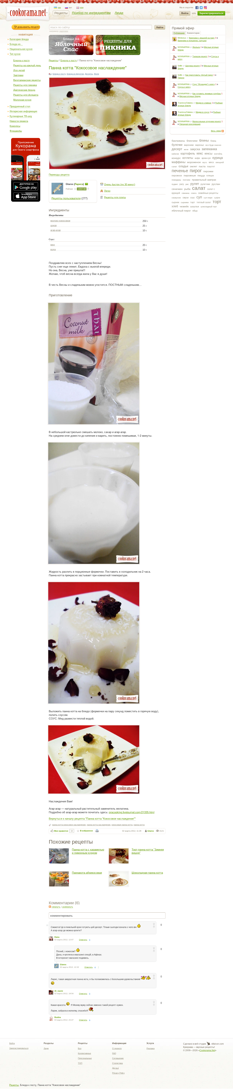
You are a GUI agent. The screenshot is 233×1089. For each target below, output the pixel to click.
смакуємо (176, 198)
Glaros (150, 831)
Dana (56, 937)
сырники (185, 202)
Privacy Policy (118, 1073)
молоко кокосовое (60, 220)
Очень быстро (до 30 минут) (119, 184)
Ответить (83, 940)
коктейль (218, 154)
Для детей (19, 70)
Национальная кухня (21, 49)
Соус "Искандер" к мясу (203, 84)
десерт (177, 149)
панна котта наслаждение (98, 825)
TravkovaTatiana (185, 103)
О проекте (117, 1048)
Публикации (179, 33)
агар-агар (55, 230)
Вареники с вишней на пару (202, 38)
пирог (196, 170)
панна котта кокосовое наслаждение (69, 825)
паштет (211, 166)
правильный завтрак (204, 179)
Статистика (117, 1063)
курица (217, 158)
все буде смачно (213, 145)
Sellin (180, 66)
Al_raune (58, 991)
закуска (195, 149)
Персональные (85, 1058)
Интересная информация (23, 111)
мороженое (194, 162)
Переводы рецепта (59, 174)
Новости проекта (19, 121)
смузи (186, 197)
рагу (181, 184)
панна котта (139, 825)
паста (202, 166)
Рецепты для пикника (25, 85)
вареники (189, 145)
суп (199, 197)
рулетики (205, 184)
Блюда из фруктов (75, 74)
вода (53, 249)
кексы (208, 153)
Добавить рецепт (28, 27)
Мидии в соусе (202, 112)
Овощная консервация (189, 124)
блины (204, 140)
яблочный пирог (181, 210)
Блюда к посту (21, 60)
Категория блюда (19, 39)
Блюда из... (16, 44)
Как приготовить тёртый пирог (199, 75)
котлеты (187, 157)
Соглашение (118, 1058)
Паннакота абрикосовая (87, 872)
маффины (178, 162)
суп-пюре (208, 198)
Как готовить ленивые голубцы (206, 93)
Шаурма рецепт (192, 66)
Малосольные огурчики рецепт (206, 121)
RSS (223, 131)
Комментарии (193, 33)
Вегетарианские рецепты (27, 80)
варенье (199, 145)
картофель (188, 153)
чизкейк (184, 206)
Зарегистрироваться (211, 13)
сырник (175, 202)
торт (217, 201)
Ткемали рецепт (199, 56)
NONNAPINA (183, 47)
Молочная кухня (22, 99)
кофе (197, 158)
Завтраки (18, 75)
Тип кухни (15, 54)
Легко (107, 190)
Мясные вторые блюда (189, 96)
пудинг (175, 184)
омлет (193, 166)
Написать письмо (86, 184)
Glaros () (75, 184)
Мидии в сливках (203, 103)
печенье (180, 170)
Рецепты (61, 13)
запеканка (209, 149)
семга (193, 193)
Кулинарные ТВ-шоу (21, 116)
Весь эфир (216, 131)
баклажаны (178, 140)
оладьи (183, 166)
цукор (53, 225)
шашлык (194, 206)
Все (79, 1048)
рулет (194, 184)
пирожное (177, 175)
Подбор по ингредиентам (91, 13)
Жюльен (196, 47)
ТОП (80, 1063)
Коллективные (84, 1053)
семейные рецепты (208, 193)
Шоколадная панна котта (147, 872)
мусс (204, 162)
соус (192, 197)
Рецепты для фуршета (25, 95)
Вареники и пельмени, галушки (192, 40)
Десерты (89, 74)
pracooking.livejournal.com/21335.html (131, 812)
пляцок (210, 175)
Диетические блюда (24, 90)
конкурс (176, 158)
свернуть (56, 907)
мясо (211, 162)
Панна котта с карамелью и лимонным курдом (88, 851)
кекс (200, 153)
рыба (187, 188)
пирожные (190, 175)
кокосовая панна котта (122, 825)
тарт (192, 202)
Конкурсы (15, 126)
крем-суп (206, 158)
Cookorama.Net (207, 1050)
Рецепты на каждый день (27, 65)
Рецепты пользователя (66, 198)
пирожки (208, 171)
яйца (195, 211)
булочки (177, 144)
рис (187, 184)
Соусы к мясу (184, 87)
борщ (213, 141)
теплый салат (204, 202)
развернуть (67, 907)
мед (52, 244)
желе (186, 149)
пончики (186, 180)
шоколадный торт (209, 206)
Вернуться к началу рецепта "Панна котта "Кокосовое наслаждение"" (92, 818)
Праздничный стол (20, 106)
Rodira (57, 1017)
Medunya (182, 38)
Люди (119, 13)
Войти (184, 13)
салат (199, 188)
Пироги (181, 78)
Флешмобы (16, 131)
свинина (185, 193)
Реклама (151, 1048)
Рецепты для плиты (115, 197)
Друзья (115, 1068)
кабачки (175, 154)
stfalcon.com (217, 1044)
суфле (217, 198)
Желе (96, 74)
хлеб (175, 206)
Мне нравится (61, 831)
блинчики (192, 140)
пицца (201, 175)
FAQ (114, 1053)
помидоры (176, 180)
